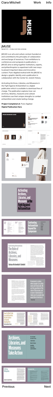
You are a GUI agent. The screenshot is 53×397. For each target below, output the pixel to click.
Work (37, 2)
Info (48, 2)
